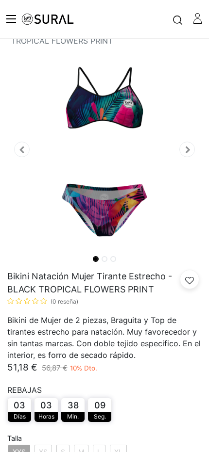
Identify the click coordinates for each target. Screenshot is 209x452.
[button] (21, 149)
